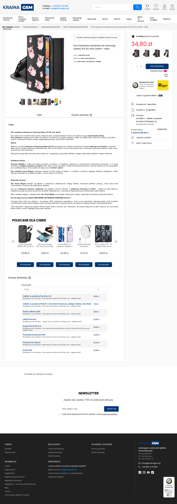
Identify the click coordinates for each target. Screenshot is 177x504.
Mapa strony (10, 469)
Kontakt (147, 9)
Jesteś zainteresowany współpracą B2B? (67, 466)
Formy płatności (98, 449)
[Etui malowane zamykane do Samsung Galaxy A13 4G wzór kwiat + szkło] (156, 53)
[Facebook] (140, 472)
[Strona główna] (18, 7)
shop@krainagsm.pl (59, 8)
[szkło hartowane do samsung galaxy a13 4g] (58, 102)
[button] (25, 260)
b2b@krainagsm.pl (68, 469)
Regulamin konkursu (13, 480)
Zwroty (7, 491)
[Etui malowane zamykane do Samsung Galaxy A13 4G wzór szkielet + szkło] (136, 53)
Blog (6, 488)
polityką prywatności (110, 414)
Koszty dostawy (98, 452)
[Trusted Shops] (135, 85)
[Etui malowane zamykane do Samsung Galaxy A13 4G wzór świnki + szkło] (146, 53)
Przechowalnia (54, 456)
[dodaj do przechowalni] (166, 75)
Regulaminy (10, 473)
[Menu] (173, 478)
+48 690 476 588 (60, 6)
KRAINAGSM (162, 129)
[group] (25, 246)
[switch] (169, 494)
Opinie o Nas (10, 452)
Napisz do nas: (54, 469)
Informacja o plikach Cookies (17, 495)
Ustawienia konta (55, 452)
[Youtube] (148, 472)
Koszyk (172, 9)
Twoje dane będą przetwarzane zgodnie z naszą (89, 414)
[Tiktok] (152, 472)
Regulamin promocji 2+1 (15, 477)
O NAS (7, 466)
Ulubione (156, 9)
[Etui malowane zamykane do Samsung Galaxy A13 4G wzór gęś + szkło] (167, 53)
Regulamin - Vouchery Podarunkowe (20, 484)
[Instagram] (144, 472)
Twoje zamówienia (56, 449)
